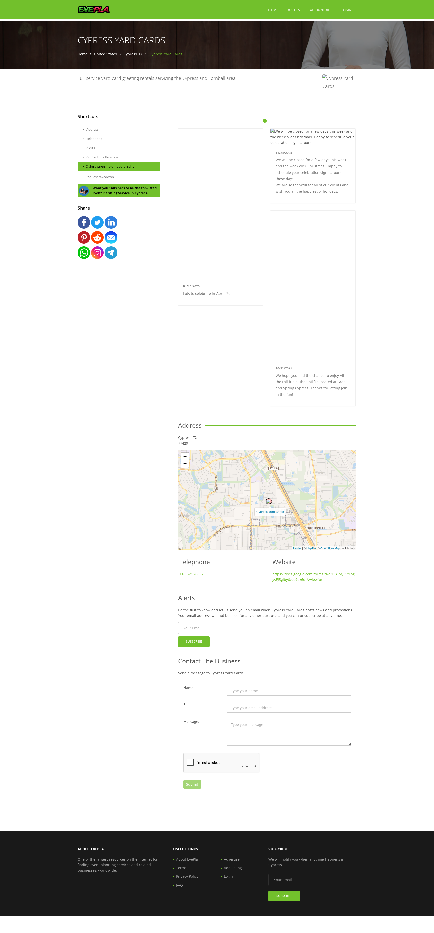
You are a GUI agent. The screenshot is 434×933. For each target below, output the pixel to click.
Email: (188, 704)
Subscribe (194, 641)
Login (346, 9)
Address (92, 129)
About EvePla (187, 859)
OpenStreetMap (330, 548)
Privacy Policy (187, 876)
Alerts (90, 147)
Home (273, 10)
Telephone (94, 138)
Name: (188, 687)
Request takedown (100, 177)
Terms (181, 867)
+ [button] (185, 456)
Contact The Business (102, 157)
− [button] (185, 464)
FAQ (179, 885)
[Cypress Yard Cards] (269, 501)
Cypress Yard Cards (270, 511)
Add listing (233, 867)
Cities (295, 10)
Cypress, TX (133, 54)
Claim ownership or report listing (110, 166)
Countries (322, 9)
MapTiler (311, 548)
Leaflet (297, 548)
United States (105, 54)
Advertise (232, 859)
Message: (191, 721)
